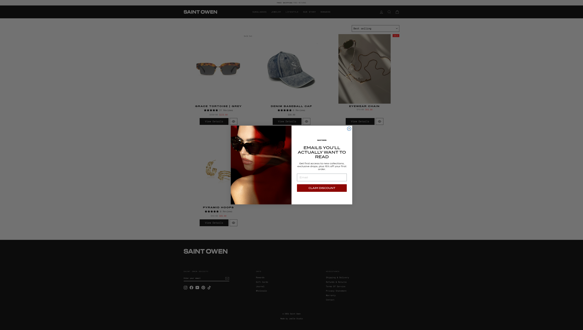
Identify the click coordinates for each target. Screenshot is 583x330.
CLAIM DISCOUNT (322, 188)
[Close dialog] (349, 129)
